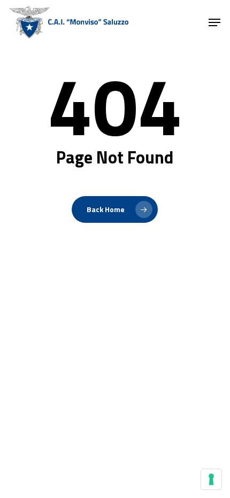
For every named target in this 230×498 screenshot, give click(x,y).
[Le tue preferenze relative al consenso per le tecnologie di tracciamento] (211, 479)
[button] (214, 22)
